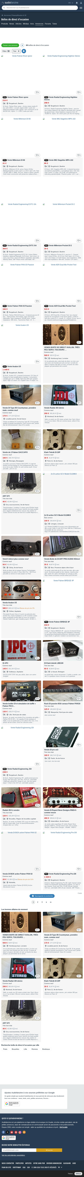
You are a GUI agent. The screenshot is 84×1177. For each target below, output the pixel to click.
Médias (26, 24)
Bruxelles (15, 1049)
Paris (5, 1049)
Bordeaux (46, 1049)
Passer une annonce (10, 45)
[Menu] (81, 8)
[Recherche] (4, 7)
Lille (25, 1049)
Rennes (35, 1049)
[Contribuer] (22, 45)
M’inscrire (49, 1150)
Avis (32, 24)
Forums (48, 24)
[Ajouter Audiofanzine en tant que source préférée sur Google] (12, 1103)
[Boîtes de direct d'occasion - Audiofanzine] (10, 3)
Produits (4, 24)
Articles (18, 24)
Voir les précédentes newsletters (13, 1155)
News (11, 24)
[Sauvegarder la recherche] (24, 51)
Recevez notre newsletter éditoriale (16, 1145)
